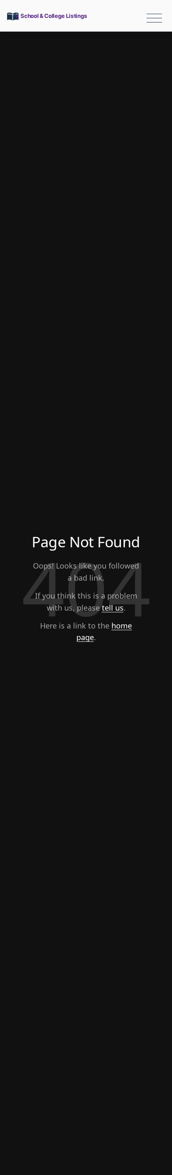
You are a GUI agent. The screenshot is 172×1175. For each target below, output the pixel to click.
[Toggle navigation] (154, 18)
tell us (113, 608)
